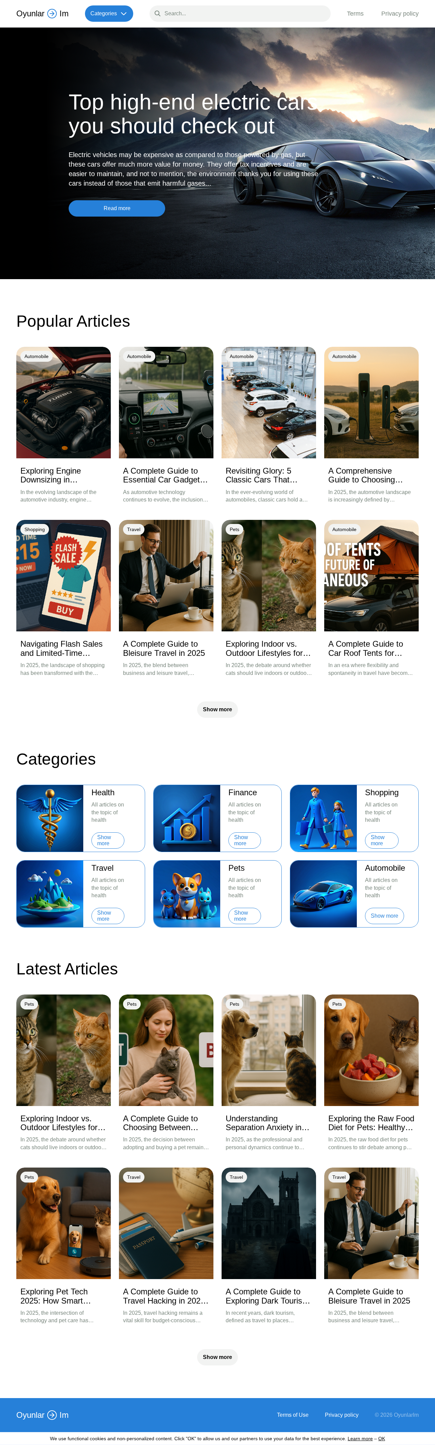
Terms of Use (293, 1415)
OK (381, 1438)
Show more (217, 709)
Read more (117, 208)
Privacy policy (400, 13)
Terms (355, 13)
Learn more (360, 1438)
